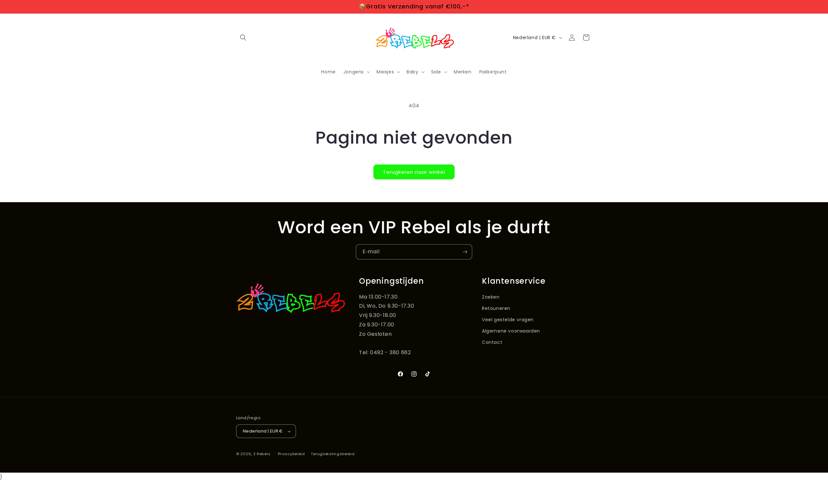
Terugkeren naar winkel (414, 172)
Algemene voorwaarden (511, 331)
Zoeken (491, 297)
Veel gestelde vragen (508, 319)
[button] (243, 37)
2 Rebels (262, 453)
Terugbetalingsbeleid (332, 453)
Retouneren (496, 308)
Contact (492, 342)
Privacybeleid (291, 453)
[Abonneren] (465, 251)
